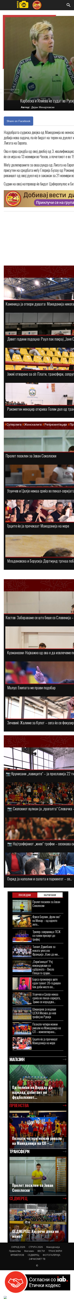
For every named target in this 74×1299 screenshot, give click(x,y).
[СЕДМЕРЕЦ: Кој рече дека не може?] (37, 1223)
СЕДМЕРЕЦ (33, 1255)
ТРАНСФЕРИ (55, 1251)
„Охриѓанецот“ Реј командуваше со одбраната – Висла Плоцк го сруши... (43, 967)
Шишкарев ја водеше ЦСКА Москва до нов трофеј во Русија (44, 1013)
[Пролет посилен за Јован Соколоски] (22, 906)
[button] (68, 5)
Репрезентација (55, 424)
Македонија (53, 1247)
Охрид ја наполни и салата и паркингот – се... (39, 879)
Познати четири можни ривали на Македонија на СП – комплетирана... (46, 1028)
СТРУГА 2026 (36, 1247)
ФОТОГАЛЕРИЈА (51, 1255)
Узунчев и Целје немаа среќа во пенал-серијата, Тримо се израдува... (46, 998)
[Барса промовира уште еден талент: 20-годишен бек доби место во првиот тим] (22, 983)
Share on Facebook (18, 121)
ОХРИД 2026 (18, 1247)
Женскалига (33, 424)
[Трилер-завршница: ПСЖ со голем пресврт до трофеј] (22, 936)
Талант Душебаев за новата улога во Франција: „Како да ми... (45, 950)
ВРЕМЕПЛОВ (17, 1255)
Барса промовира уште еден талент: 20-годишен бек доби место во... (46, 983)
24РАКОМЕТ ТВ (37, 1259)
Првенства (15, 1251)
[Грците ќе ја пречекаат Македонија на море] (22, 1043)
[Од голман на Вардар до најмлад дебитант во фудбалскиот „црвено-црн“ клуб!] (37, 1084)
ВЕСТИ (41, 1251)
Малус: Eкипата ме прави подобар (31, 687)
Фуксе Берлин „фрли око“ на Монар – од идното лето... (46, 920)
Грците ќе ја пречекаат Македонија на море (38, 526)
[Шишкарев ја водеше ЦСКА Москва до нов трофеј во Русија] (22, 1013)
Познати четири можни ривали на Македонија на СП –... (37, 1140)
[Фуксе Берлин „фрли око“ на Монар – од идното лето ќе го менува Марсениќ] (22, 921)
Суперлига (14, 424)
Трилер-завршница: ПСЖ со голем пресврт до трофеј (46, 935)
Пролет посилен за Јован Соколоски (31, 456)
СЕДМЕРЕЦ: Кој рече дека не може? (35, 1233)
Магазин (29, 1251)
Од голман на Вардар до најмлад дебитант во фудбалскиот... (32, 1092)
